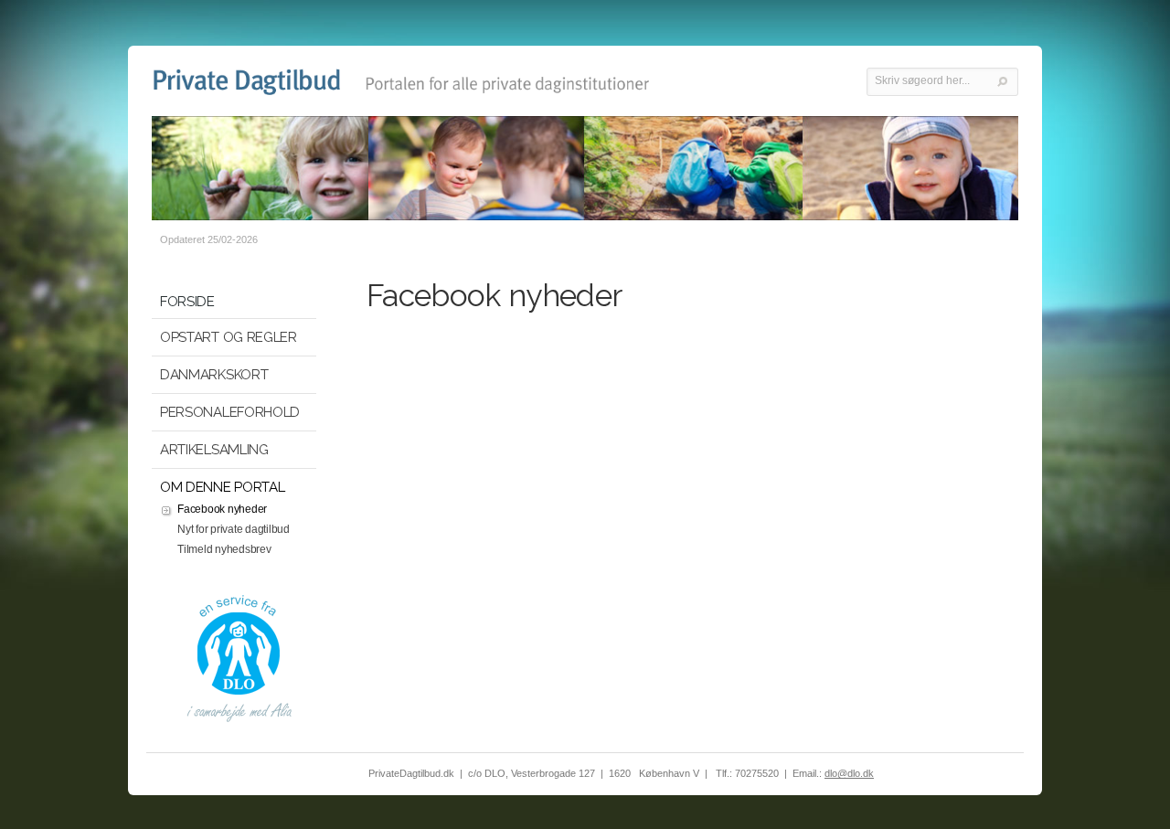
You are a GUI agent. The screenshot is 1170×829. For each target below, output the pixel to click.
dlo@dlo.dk (849, 773)
